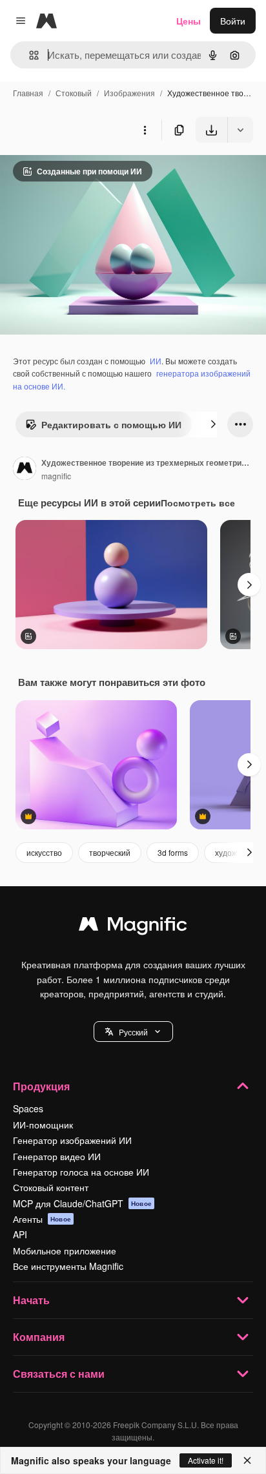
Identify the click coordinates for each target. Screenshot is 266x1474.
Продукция (41, 1086)
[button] (133, 1031)
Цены (188, 20)
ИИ (155, 360)
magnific (56, 475)
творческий (109, 852)
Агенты (42, 1218)
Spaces (28, 1108)
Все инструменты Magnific (68, 1266)
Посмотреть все (198, 502)
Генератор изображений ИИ (72, 1140)
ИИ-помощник (43, 1124)
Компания (39, 1336)
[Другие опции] (145, 130)
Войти (232, 20)
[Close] (247, 1460)
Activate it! (205, 1460)
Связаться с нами (59, 1373)
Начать (31, 1299)
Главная (28, 92)
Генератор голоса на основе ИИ (81, 1171)
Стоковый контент (50, 1187)
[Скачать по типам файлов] (240, 130)
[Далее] (213, 424)
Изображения (129, 92)
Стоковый (74, 92)
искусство (44, 852)
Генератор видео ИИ (57, 1156)
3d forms (173, 852)
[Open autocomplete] (28, 55)
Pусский (133, 1031)
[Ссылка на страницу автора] (24, 470)
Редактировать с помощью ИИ (111, 424)
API (20, 1234)
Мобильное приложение (64, 1250)
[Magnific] (133, 927)
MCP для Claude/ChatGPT (82, 1203)
